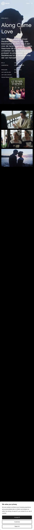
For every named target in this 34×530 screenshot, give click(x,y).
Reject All (17, 526)
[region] (17, 516)
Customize (17, 522)
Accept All (17, 517)
